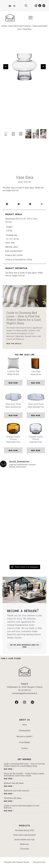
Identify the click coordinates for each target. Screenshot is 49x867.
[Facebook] (40, 5)
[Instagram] (36, 5)
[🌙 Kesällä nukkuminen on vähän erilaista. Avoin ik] (11, 524)
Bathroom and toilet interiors (16, 790)
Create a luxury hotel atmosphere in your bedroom (21, 806)
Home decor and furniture (19, 26)
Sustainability (24, 730)
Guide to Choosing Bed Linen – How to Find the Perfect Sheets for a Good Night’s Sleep (24, 318)
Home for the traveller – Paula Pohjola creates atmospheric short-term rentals (24, 774)
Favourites (24, 848)
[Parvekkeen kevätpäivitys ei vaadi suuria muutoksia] (11, 556)
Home (4, 26)
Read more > (8, 769)
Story (24, 724)
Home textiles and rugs (24, 839)
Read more (13, 382)
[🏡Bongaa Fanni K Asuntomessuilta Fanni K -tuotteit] (11, 477)
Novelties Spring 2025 (24, 830)
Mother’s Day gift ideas (14, 783)
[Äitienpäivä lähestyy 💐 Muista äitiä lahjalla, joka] (11, 540)
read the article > (14, 343)
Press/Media (24, 742)
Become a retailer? (24, 736)
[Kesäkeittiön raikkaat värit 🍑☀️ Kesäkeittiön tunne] (11, 493)
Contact (24, 748)
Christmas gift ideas (12, 798)
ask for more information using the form (24, 646)
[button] (26, 5)
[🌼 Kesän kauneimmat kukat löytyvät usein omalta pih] (11, 508)
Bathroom (24, 844)
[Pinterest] (43, 5)
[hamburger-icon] (30, 18)
